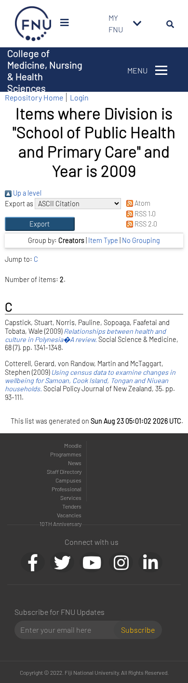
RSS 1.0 (144, 214)
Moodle (72, 445)
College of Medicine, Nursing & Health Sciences (44, 70)
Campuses (68, 480)
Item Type (103, 240)
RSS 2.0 (145, 224)
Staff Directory (64, 471)
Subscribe (138, 629)
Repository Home (34, 97)
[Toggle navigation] (137, 23)
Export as (19, 203)
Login (79, 97)
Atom (141, 203)
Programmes (65, 454)
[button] (40, 224)
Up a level (26, 193)
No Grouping (141, 240)
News (74, 462)
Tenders (71, 506)
